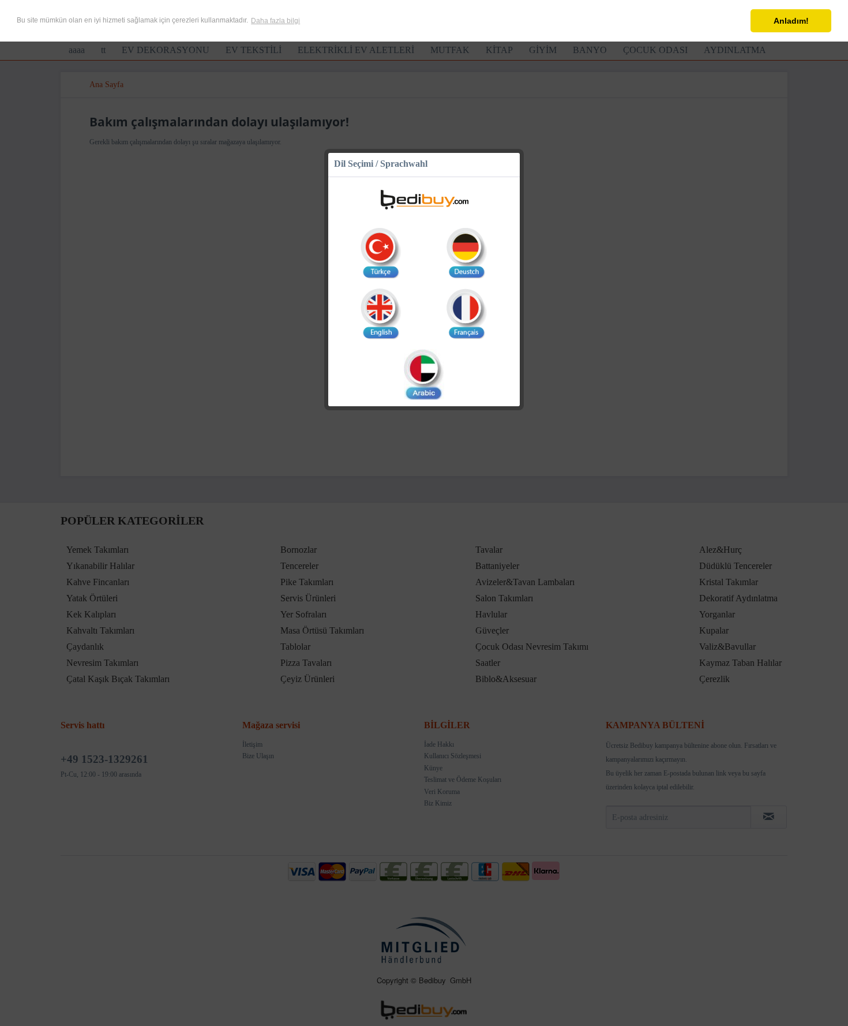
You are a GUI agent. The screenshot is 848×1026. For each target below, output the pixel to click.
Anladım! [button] (791, 20)
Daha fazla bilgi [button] (275, 21)
